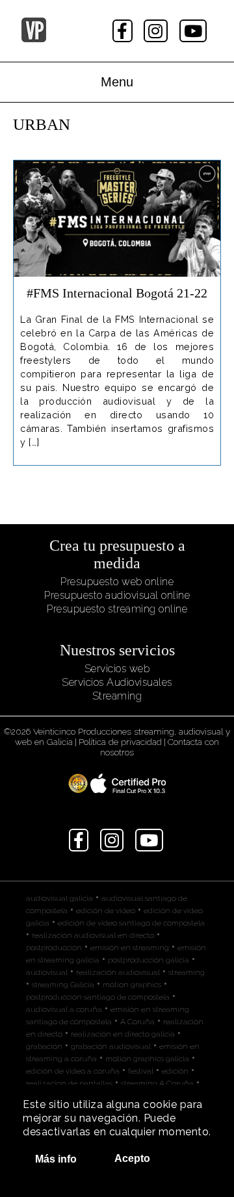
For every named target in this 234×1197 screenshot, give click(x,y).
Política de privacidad (120, 742)
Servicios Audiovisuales (117, 682)
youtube (194, 30)
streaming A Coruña (157, 1083)
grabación (44, 1046)
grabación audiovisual (111, 1046)
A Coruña (137, 1021)
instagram (157, 30)
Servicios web (117, 668)
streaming (186, 972)
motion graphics (132, 984)
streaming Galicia (63, 984)
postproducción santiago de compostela (98, 997)
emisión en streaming (129, 947)
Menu (117, 82)
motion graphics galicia (147, 1058)
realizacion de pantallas (69, 1083)
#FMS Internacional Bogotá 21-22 (117, 293)
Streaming (117, 696)
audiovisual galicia (59, 898)
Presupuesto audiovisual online (117, 595)
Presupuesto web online (117, 581)
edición (175, 1071)
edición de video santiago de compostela (131, 922)
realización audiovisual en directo (93, 935)
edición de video (105, 910)
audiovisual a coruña (64, 1009)
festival (140, 1071)
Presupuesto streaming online (117, 609)
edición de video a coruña (73, 1071)
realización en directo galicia (123, 1034)
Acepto (132, 1158)
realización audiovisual (118, 972)
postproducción (54, 947)
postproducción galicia (148, 959)
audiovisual (47, 972)
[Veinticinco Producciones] (33, 38)
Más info (56, 1159)
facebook (123, 30)
